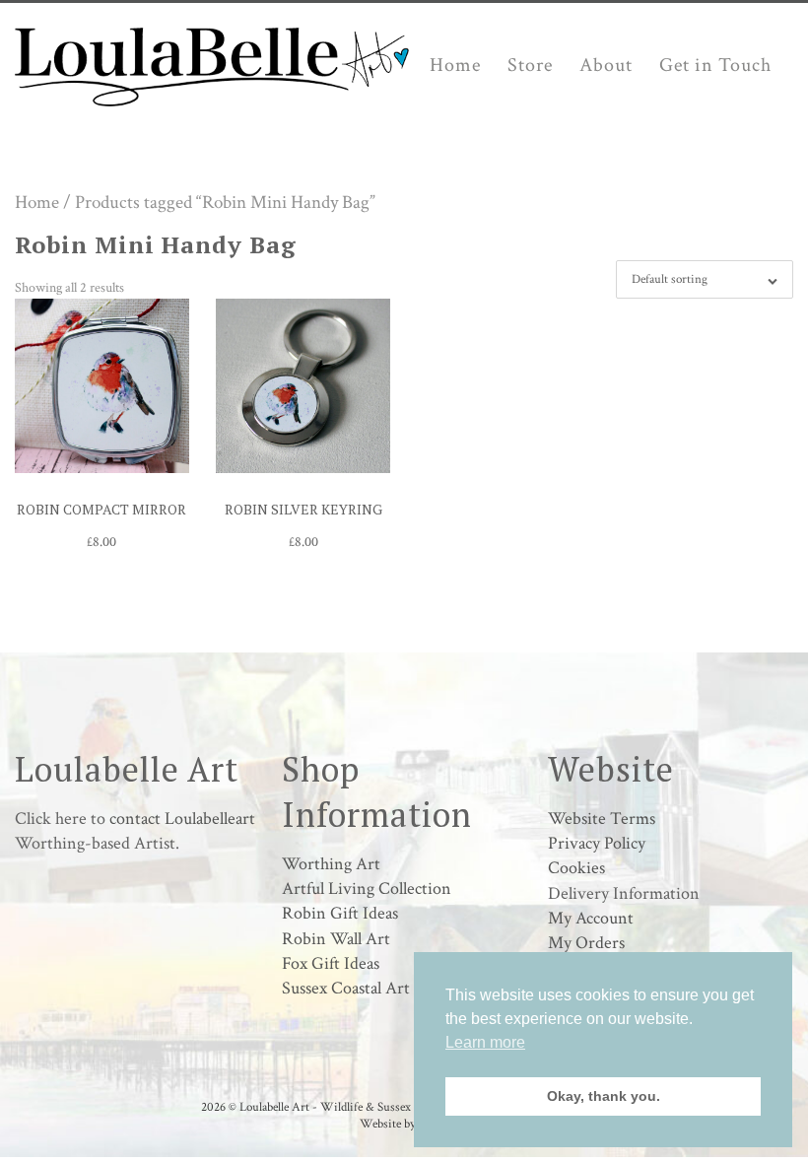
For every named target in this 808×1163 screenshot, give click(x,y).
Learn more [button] (485, 1042)
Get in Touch (715, 65)
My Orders (586, 942)
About (606, 65)
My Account (591, 918)
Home (455, 65)
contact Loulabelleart (182, 818)
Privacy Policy (596, 843)
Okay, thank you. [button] (603, 1096)
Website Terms (601, 818)
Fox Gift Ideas (330, 963)
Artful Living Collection (366, 888)
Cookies (576, 867)
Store (530, 65)
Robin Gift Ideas (340, 913)
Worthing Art (331, 864)
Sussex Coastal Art (346, 988)
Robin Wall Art (336, 938)
